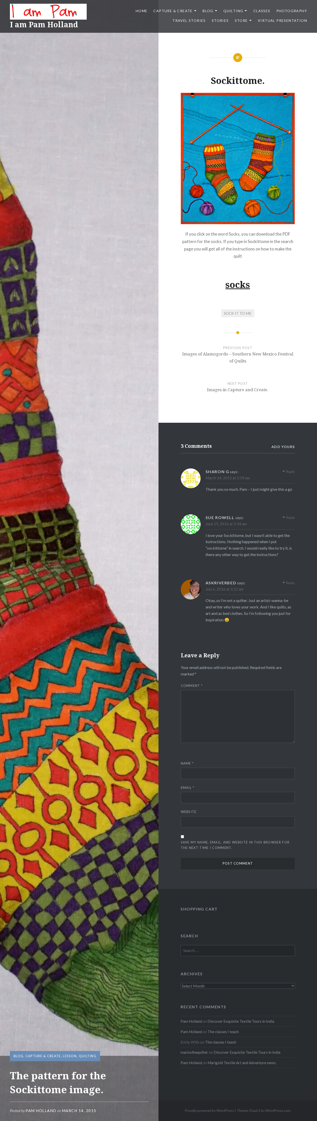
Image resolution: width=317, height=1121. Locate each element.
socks (237, 285)
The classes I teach (223, 1031)
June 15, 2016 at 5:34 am (226, 524)
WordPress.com (277, 1110)
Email (187, 788)
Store (241, 20)
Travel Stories (189, 20)
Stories (220, 20)
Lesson (70, 1056)
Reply (290, 471)
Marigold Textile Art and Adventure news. (242, 1062)
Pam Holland (41, 1110)
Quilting (233, 11)
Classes (261, 11)
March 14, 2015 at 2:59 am (228, 478)
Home (142, 11)
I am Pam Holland (44, 24)
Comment (192, 686)
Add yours (283, 447)
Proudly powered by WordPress (209, 1110)
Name (187, 763)
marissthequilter (194, 1052)
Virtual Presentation (282, 20)
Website (189, 812)
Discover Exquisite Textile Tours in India (241, 1021)
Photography (291, 11)
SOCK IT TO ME (237, 313)
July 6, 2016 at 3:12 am (224, 589)
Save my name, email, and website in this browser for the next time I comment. (235, 844)
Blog (208, 11)
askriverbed (221, 582)
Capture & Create (172, 11)
